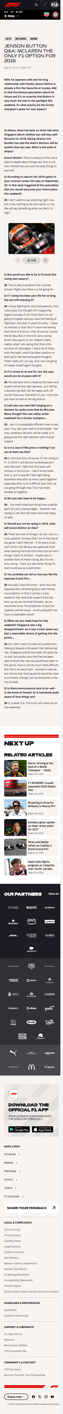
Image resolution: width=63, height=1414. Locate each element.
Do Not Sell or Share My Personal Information (31, 1292)
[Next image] (45, 260)
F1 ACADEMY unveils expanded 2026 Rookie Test (41, 786)
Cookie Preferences (16, 1316)
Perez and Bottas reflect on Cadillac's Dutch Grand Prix (40, 845)
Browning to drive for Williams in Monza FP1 (41, 804)
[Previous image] (17, 260)
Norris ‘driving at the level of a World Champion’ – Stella (40, 766)
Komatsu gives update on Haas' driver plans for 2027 (41, 825)
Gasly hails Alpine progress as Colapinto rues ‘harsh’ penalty (41, 865)
